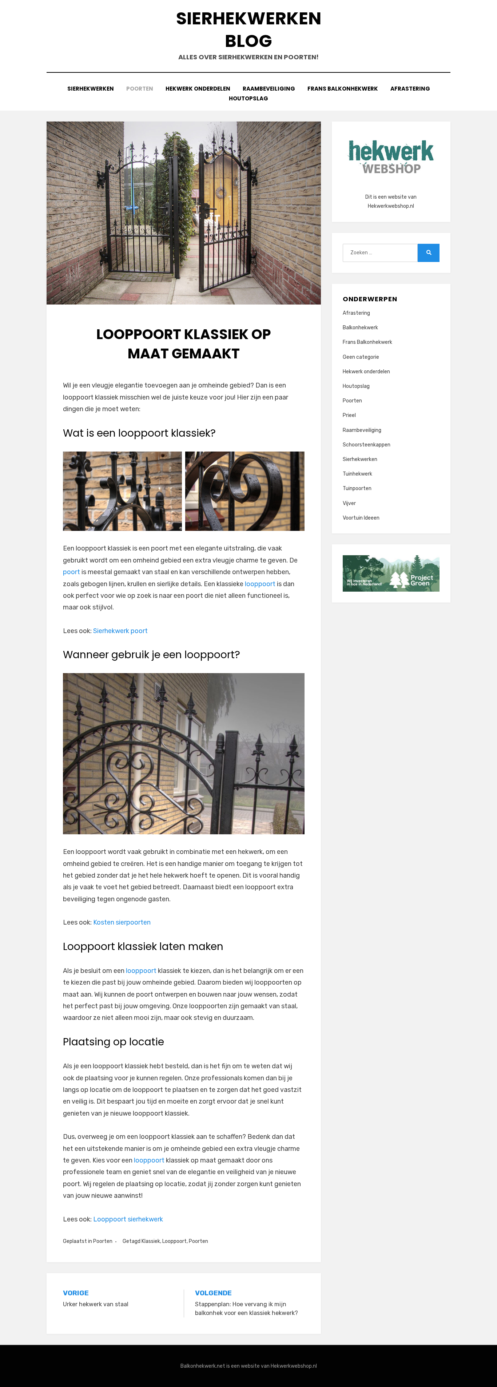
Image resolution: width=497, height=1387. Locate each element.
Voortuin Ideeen (361, 518)
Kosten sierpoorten (122, 922)
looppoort (260, 584)
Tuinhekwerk (357, 474)
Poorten (139, 88)
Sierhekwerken (90, 88)
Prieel (349, 415)
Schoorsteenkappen (366, 445)
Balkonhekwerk (360, 328)
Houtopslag (248, 98)
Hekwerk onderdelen (198, 88)
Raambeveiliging (269, 88)
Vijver (349, 503)
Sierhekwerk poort (120, 631)
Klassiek (151, 1241)
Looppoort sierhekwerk (128, 1219)
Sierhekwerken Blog (248, 29)
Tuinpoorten (357, 488)
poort (71, 572)
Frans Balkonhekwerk (342, 88)
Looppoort (174, 1241)
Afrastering (410, 88)
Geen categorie (361, 357)
